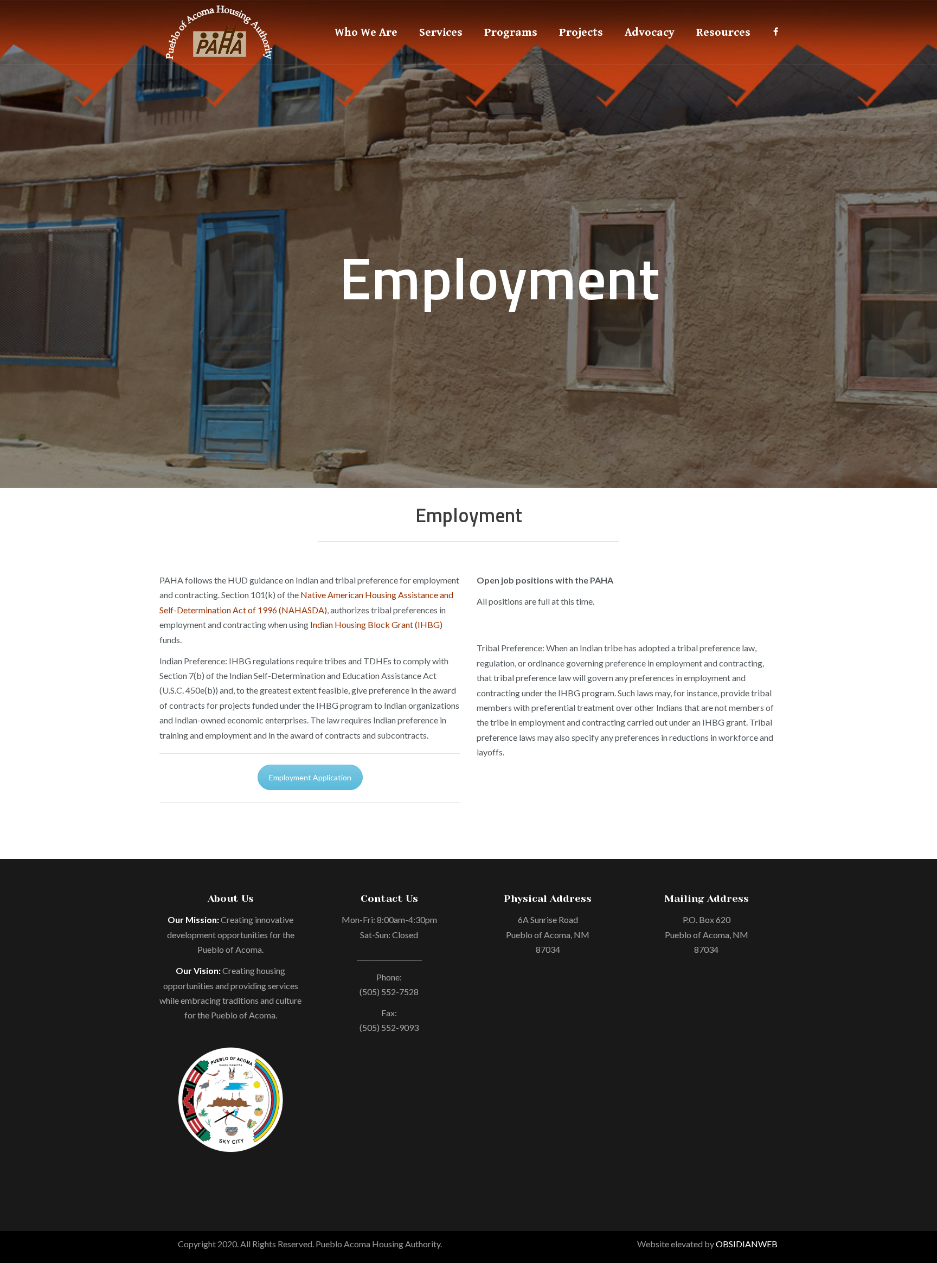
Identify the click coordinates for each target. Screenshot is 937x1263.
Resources (723, 32)
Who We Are (366, 32)
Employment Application (310, 777)
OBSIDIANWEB (747, 1244)
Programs (510, 32)
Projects (581, 32)
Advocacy (650, 32)
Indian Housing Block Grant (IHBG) (376, 624)
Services (441, 32)
